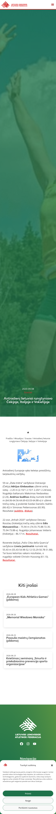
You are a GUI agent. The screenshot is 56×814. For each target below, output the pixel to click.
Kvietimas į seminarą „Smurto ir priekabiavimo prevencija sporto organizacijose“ (26, 661)
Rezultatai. (32, 533)
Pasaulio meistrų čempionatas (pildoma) (25, 639)
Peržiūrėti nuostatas (28, 807)
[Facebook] (21, 744)
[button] (52, 765)
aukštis (19, 510)
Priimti (28, 793)
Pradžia (9, 438)
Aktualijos (18, 438)
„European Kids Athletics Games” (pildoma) (27, 598)
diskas (28, 510)
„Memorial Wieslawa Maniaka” (25, 617)
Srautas (28, 438)
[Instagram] (28, 744)
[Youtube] (34, 744)
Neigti (28, 800)
